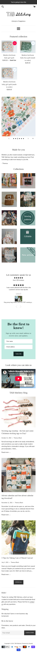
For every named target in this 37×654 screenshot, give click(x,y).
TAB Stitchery (17, 643)
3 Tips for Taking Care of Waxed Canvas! (17, 558)
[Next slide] (28, 138)
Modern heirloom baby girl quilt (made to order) (9, 84)
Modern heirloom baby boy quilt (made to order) (27, 57)
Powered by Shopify (27, 643)
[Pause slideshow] (33, 138)
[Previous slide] (9, 138)
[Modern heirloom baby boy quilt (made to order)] (28, 46)
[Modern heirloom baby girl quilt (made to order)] (9, 73)
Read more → (6, 452)
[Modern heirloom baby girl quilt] (9, 46)
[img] (18, 278)
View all (18, 582)
